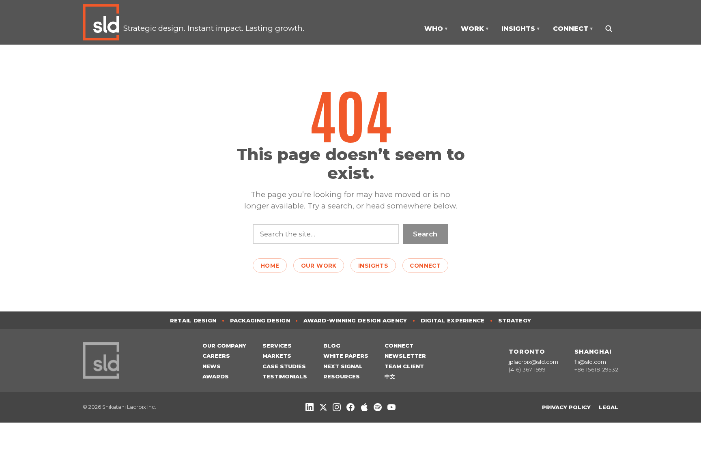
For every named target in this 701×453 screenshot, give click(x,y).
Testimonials (284, 376)
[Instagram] (337, 407)
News (211, 366)
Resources (341, 376)
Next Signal (343, 366)
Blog (331, 345)
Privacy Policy (566, 407)
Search (425, 234)
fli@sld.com (590, 362)
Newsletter (405, 355)
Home (270, 265)
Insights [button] (520, 28)
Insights (373, 265)
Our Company (224, 345)
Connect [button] (573, 28)
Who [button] (435, 28)
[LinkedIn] (309, 407)
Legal (608, 407)
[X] (323, 407)
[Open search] (608, 28)
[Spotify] (378, 407)
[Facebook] (350, 407)
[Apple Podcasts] (364, 407)
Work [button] (474, 28)
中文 (390, 376)
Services (277, 345)
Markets (276, 355)
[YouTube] (391, 407)
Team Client (404, 366)
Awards (215, 376)
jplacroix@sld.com (533, 362)
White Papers (345, 355)
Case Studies (284, 366)
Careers (216, 355)
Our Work (319, 265)
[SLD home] (103, 22)
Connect (425, 265)
